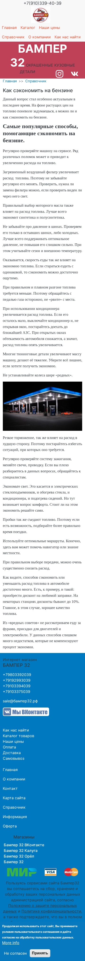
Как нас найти (68, 37)
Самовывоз (13, 758)
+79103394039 (16, 686)
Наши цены (49, 27)
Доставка (12, 752)
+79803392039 (17, 674)
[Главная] (40, 14)
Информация (15, 816)
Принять (40, 953)
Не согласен (15, 953)
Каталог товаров (18, 735)
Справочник (13, 37)
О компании (39, 37)
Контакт (10, 788)
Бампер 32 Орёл (19, 856)
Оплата (9, 747)
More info (10, 942)
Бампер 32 (14, 861)
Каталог (28, 27)
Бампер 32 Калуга (21, 850)
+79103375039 (16, 691)
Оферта (10, 826)
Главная (9, 27)
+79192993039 (16, 680)
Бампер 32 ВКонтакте (24, 844)
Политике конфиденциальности (51, 911)
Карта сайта (14, 797)
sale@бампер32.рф (20, 701)
